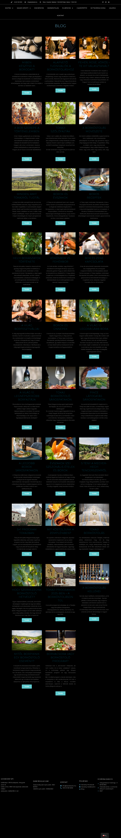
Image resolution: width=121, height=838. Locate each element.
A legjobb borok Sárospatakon (27, 467)
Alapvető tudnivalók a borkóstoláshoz (60, 66)
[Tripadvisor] (109, 2)
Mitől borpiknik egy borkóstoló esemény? (27, 657)
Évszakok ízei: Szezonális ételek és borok (60, 467)
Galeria (112, 8)
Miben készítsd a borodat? (27, 66)
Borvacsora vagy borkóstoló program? (60, 657)
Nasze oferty (23, 8)
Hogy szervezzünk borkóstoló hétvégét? (27, 593)
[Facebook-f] (103, 2)
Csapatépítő (82, 8)
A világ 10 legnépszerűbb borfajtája (26, 396)
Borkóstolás (53, 8)
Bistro (8, 8)
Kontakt (60, 15)
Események (39, 8)
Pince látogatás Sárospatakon (94, 396)
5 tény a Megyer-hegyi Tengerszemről (94, 467)
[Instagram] (106, 2)
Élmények (66, 8)
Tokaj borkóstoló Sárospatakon (60, 396)
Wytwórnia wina (98, 8)
